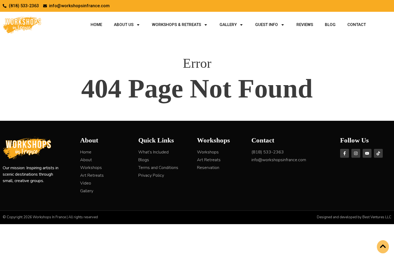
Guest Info (266, 24)
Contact (356, 24)
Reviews (304, 24)
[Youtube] (367, 153)
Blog (330, 24)
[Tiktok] (378, 153)
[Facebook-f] (344, 153)
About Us (123, 24)
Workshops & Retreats (176, 24)
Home (96, 24)
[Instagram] (355, 153)
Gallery (228, 24)
